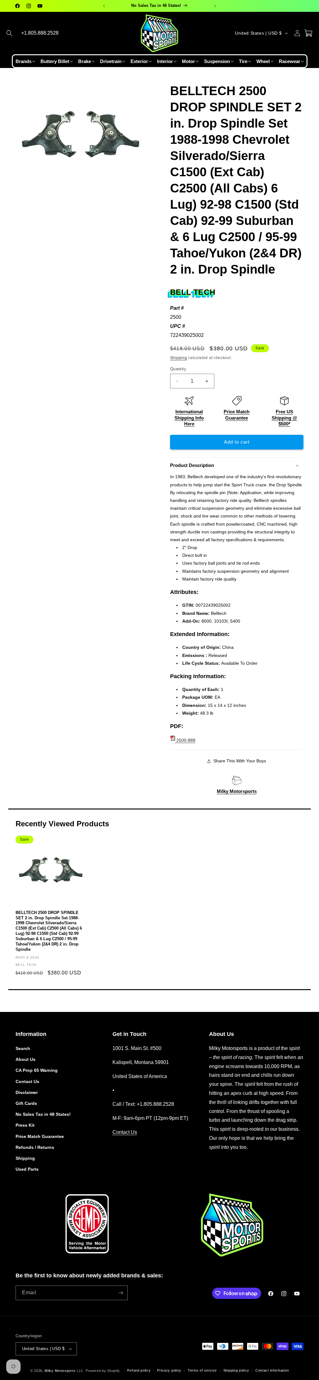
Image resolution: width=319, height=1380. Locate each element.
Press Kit (25, 1125)
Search (23, 1048)
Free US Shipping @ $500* (284, 417)
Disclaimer (27, 1092)
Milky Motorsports (237, 791)
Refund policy (138, 1370)
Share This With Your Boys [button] (239, 760)
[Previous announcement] (104, 6)
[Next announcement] (215, 6)
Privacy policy (169, 1370)
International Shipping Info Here (189, 417)
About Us (26, 1059)
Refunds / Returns (35, 1147)
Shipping (178, 358)
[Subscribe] (120, 1292)
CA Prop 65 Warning (37, 1070)
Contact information (272, 1370)
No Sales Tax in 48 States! (43, 1114)
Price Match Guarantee (40, 1136)
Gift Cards (26, 1103)
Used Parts (27, 1169)
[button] (9, 33)
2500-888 (185, 740)
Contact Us (27, 1081)
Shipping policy (236, 1370)
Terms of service (202, 1370)
